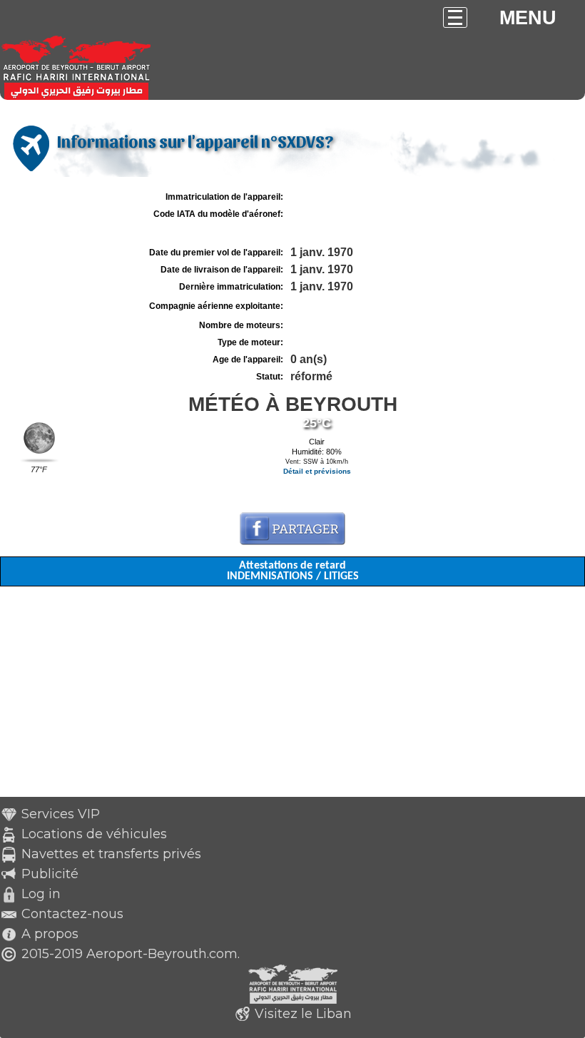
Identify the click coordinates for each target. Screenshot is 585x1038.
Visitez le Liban (303, 1014)
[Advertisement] (292, 697)
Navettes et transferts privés (111, 854)
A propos (49, 934)
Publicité (49, 874)
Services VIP (60, 814)
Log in (41, 894)
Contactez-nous (72, 914)
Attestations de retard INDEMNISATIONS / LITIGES (293, 571)
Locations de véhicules (94, 834)
